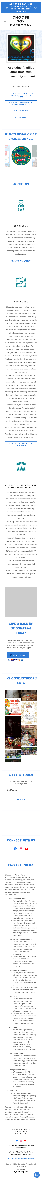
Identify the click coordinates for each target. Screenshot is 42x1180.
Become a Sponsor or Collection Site (21, 103)
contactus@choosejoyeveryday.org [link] (21, 1158)
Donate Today (21, 110)
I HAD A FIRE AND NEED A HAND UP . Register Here (21, 95)
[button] (6, 21)
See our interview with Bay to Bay (21, 261)
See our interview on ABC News (21, 444)
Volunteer (21, 118)
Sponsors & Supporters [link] (21, 1132)
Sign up (21, 799)
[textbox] (21, 789)
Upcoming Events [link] (21, 1129)
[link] (21, 21)
